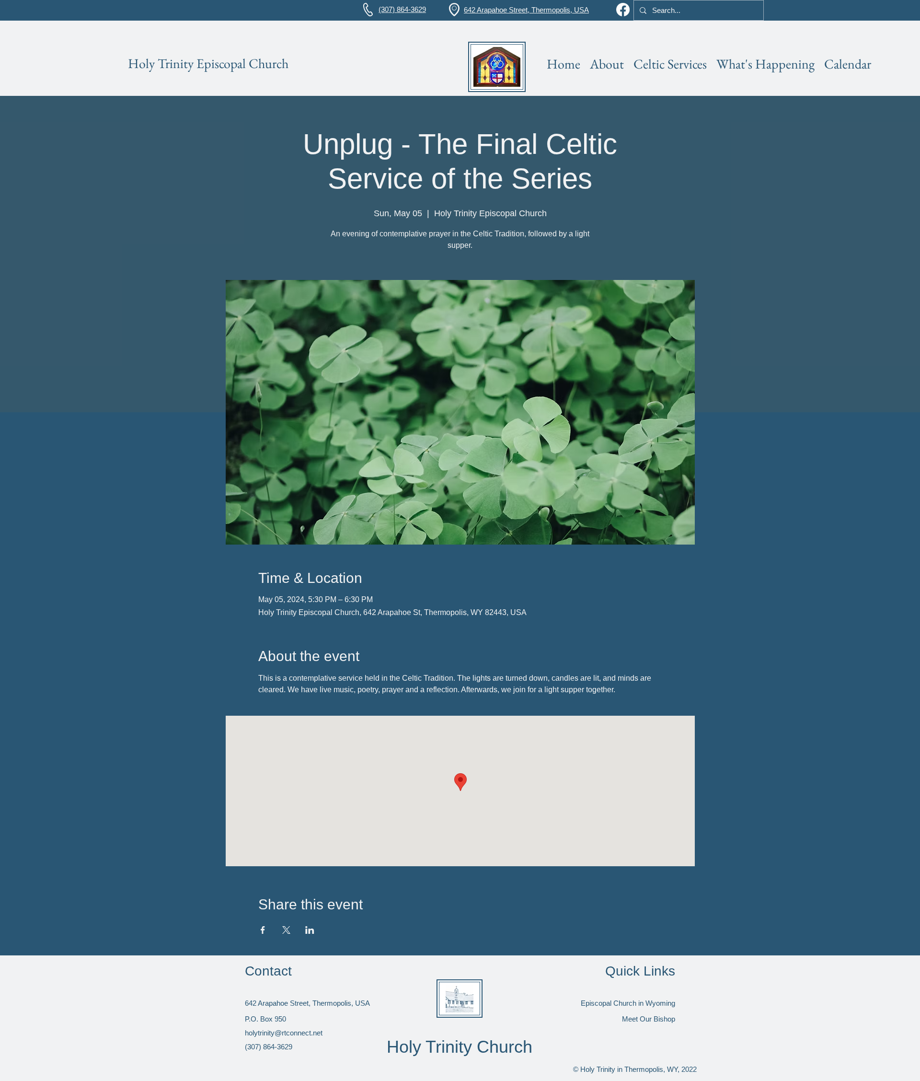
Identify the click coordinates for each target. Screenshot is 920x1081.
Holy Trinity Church (459, 1047)
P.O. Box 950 (265, 1019)
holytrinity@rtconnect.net (283, 1033)
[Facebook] (623, 9)
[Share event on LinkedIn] (309, 930)
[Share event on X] (286, 930)
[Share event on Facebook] (262, 930)
